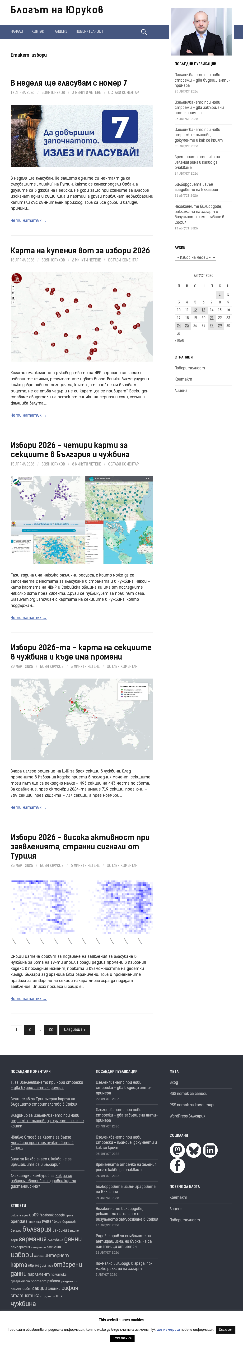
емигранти (38, 1247)
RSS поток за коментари (192, 1105)
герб (14, 1240)
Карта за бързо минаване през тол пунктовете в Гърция (42, 1143)
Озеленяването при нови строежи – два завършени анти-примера (199, 108)
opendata (19, 1222)
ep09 (34, 1215)
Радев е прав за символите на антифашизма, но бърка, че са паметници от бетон (124, 1241)
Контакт (39, 32)
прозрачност (20, 1281)
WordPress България (187, 1116)
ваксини (59, 1231)
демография (20, 1247)
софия (69, 1288)
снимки (54, 1289)
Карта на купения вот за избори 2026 (80, 251)
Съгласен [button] (226, 1329)
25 (187, 326)
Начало (17, 32)
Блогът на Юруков (57, 11)
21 (212, 318)
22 (51, 1030)
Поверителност (89, 32)
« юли (179, 341)
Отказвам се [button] (122, 1338)
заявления (54, 1247)
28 (212, 326)
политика (58, 1275)
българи (16, 1230)
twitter (47, 1222)
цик (59, 1296)
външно (73, 1231)
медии (40, 1266)
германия (33, 1240)
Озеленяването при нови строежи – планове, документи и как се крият (199, 135)
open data (34, 1222)
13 (203, 310)
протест (39, 1281)
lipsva (69, 1216)
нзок (50, 1266)
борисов (69, 1222)
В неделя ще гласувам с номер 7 (69, 84)
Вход (174, 1083)
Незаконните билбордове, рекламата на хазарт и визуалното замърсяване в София (127, 1214)
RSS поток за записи (188, 1094)
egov (25, 1215)
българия (37, 1230)
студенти (47, 1296)
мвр (31, 1266)
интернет (57, 1256)
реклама (16, 1289)
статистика (25, 1296)
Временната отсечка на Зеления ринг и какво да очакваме (197, 162)
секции (39, 1289)
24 (179, 326)
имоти (39, 1256)
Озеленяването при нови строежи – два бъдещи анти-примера (202, 80)
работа (53, 1281)
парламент (39, 1275)
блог (57, 1222)
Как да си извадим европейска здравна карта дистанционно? (43, 1181)
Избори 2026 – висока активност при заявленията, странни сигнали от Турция (80, 847)
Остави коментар (123, 93)
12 (195, 310)
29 (220, 326)
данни (73, 1240)
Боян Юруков (53, 93)
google (60, 1215)
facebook (47, 1215)
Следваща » (74, 1030)
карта (19, 1265)
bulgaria (16, 1216)
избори (22, 1255)
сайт (27, 1289)
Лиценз (61, 32)
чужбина (23, 1304)
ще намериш (168, 1330)
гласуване (55, 1240)
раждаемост (70, 1281)
